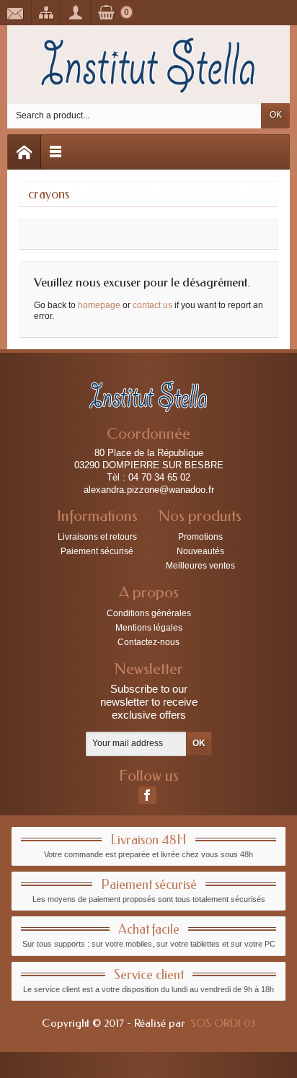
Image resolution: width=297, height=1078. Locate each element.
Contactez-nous (148, 642)
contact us (152, 305)
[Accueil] (24, 152)
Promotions (200, 537)
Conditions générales (149, 613)
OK (276, 115)
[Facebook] (147, 795)
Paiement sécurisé (97, 551)
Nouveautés (200, 551)
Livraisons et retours (97, 537)
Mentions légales (148, 628)
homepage (99, 305)
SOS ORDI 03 (222, 1023)
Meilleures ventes (200, 566)
